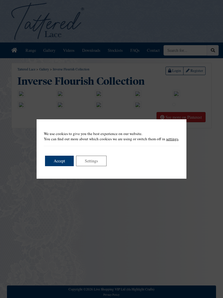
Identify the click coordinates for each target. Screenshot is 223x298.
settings (172, 138)
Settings (91, 161)
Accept (59, 161)
